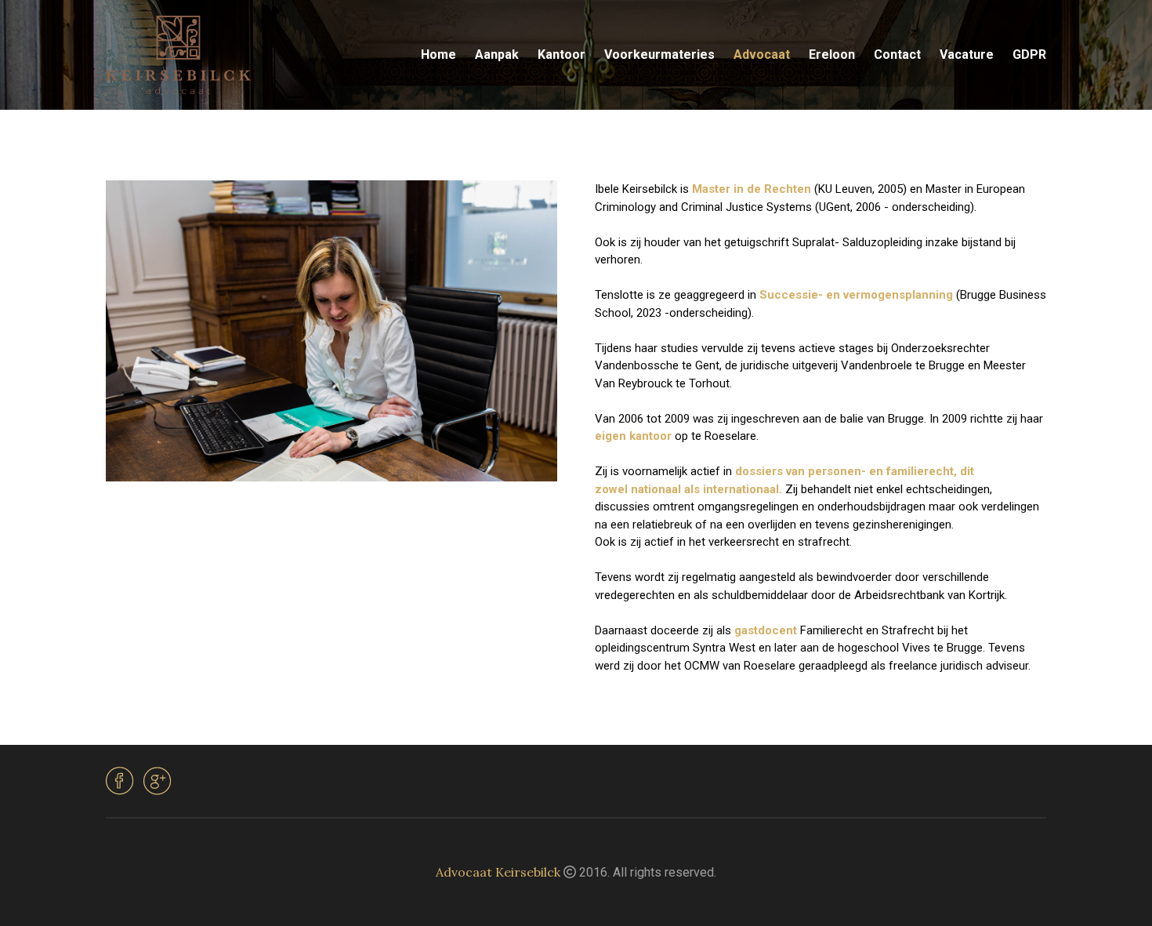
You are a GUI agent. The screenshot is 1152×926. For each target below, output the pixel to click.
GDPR (1029, 54)
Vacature (967, 54)
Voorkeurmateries (659, 54)
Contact (897, 54)
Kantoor (561, 54)
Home (438, 54)
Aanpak (497, 54)
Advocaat (762, 54)
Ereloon (832, 54)
